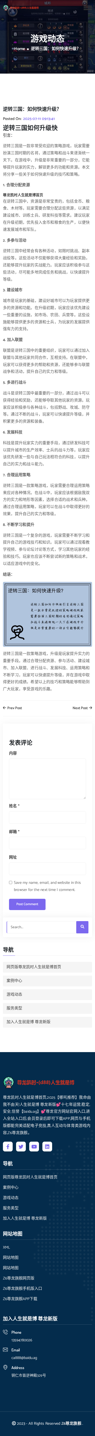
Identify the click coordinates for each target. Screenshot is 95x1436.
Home (19, 49)
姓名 (14, 806)
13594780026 (21, 1340)
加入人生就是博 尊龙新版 (28, 1022)
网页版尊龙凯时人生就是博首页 (34, 967)
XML (6, 1248)
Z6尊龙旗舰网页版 (18, 1278)
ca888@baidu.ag (24, 1358)
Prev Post (14, 708)
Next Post (80, 708)
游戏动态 (14, 994)
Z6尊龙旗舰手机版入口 (22, 1289)
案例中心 (14, 981)
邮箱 (14, 832)
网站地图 (11, 1258)
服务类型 (14, 1008)
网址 (13, 857)
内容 (13, 753)
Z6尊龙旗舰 (71, 1423)
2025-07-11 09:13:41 (39, 119)
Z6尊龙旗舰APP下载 (20, 1299)
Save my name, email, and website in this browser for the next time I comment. (47, 886)
